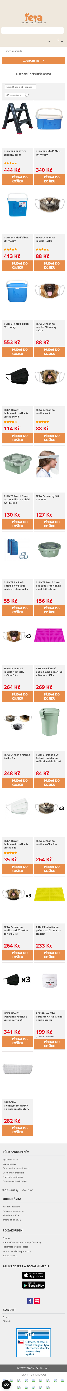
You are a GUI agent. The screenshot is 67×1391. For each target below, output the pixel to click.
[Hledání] (61, 30)
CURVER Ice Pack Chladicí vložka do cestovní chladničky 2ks (16, 586)
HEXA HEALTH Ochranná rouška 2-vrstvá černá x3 (16, 1017)
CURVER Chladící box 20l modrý (16, 239)
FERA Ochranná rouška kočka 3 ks (46, 842)
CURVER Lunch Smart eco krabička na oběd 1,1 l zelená (17, 499)
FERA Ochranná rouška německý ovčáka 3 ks (14, 672)
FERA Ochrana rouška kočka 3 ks (17, 756)
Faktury (6, 1238)
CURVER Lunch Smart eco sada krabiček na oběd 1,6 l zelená (49, 586)
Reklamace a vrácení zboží (15, 1246)
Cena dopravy (9, 1163)
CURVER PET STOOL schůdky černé (15, 153)
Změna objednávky (12, 1219)
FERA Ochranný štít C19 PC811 (47, 497)
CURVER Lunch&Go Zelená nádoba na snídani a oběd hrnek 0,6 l (48, 758)
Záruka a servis (10, 1255)
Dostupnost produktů (13, 1172)
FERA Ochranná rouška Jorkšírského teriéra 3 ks (16, 930)
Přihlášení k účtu (11, 1215)
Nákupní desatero (11, 1206)
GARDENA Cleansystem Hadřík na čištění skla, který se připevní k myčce (16, 1106)
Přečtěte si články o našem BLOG (17, 1190)
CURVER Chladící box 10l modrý (48, 153)
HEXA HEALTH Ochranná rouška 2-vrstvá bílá (16, 844)
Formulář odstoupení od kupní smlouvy (22, 1242)
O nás (5, 1317)
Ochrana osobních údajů (15, 1181)
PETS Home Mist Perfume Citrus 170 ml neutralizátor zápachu (49, 1017)
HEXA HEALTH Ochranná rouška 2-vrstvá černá (16, 413)
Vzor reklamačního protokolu (17, 1251)
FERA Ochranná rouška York (45, 411)
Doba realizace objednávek (16, 1168)
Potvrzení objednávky (13, 1210)
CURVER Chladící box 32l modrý (16, 325)
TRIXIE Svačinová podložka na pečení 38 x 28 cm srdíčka (49, 672)
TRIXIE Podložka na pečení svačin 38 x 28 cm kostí (48, 930)
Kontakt (6, 1320)
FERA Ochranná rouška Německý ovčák (46, 327)
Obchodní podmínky (13, 1177)
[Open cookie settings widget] (6, 1384)
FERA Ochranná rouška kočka (45, 239)
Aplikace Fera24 (10, 1159)
